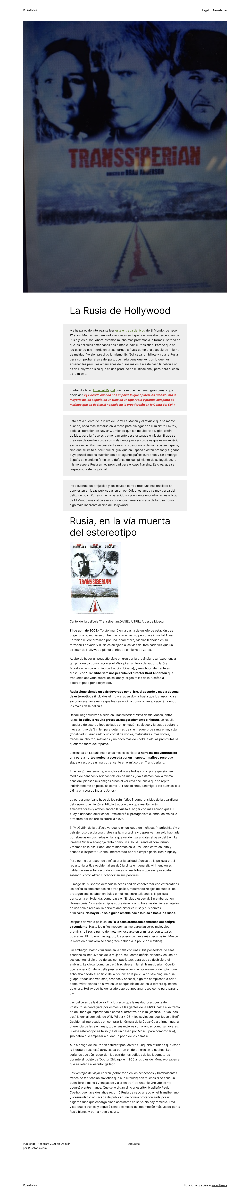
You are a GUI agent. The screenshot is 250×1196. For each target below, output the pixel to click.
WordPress (219, 1185)
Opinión (65, 1143)
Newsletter (220, 10)
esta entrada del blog (130, 330)
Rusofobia (30, 10)
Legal (205, 10)
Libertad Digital (104, 390)
